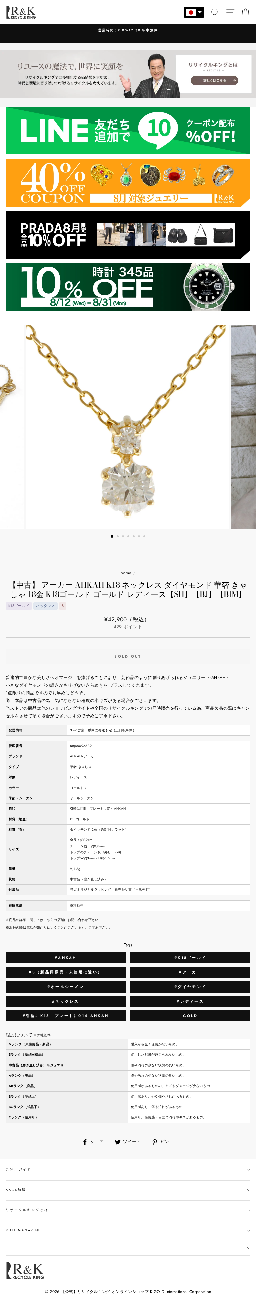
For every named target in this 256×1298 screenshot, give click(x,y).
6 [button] (139, 537)
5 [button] (134, 537)
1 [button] (112, 536)
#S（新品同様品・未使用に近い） (65, 972)
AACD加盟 (16, 1190)
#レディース (190, 1001)
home (126, 573)
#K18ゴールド (190, 957)
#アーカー (190, 972)
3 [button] (123, 537)
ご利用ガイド (18, 1169)
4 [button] (129, 537)
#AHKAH (66, 957)
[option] (128, 30)
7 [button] (145, 537)
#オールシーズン (65, 986)
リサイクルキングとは (27, 1210)
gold (190, 1015)
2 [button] (118, 537)
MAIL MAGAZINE (23, 1230)
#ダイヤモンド (190, 986)
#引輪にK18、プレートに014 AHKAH (66, 1015)
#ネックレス (65, 1001)
